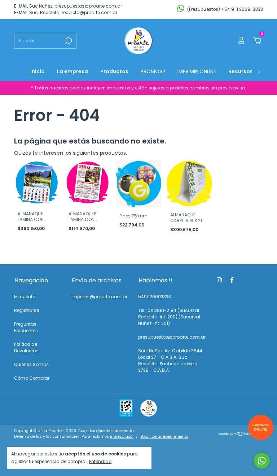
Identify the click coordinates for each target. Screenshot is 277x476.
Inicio (37, 71)
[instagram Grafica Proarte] (219, 280)
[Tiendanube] (240, 434)
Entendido (100, 461)
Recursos (240, 71)
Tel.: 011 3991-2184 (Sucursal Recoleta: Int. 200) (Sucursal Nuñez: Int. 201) (169, 316)
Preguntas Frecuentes (26, 327)
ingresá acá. (121, 436)
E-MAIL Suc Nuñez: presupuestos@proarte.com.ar (68, 6)
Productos (114, 71)
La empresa (72, 71)
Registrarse (26, 310)
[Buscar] (68, 41)
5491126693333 (154, 297)
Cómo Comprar (31, 378)
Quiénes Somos (31, 364)
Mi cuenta (25, 297)
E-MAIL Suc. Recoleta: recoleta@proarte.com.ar (65, 12)
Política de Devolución (26, 347)
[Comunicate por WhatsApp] (262, 461)
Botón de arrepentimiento (164, 436)
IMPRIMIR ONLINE (196, 71)
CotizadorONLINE (260, 427)
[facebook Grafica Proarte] (232, 280)
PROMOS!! (153, 71)
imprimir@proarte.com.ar (99, 297)
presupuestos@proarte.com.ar (172, 337)
